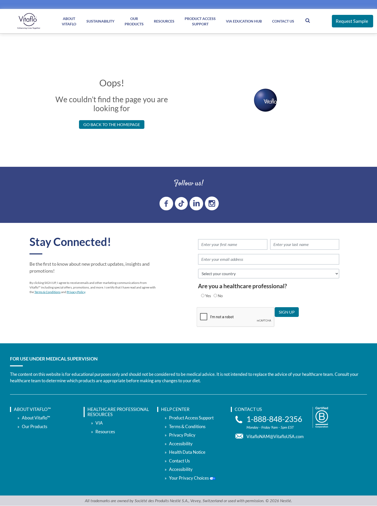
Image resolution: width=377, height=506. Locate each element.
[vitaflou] (29, 21)
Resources (164, 21)
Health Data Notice (187, 452)
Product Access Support (200, 21)
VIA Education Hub (244, 21)
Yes (208, 295)
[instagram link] (212, 203)
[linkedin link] (196, 204)
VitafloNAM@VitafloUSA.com (275, 436)
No (220, 295)
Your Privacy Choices (189, 478)
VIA (99, 423)
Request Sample (352, 21)
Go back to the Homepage (111, 124)
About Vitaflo (69, 21)
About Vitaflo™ (36, 417)
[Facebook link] (166, 204)
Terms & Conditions (47, 292)
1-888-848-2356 (274, 419)
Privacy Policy (76, 292)
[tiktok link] (181, 203)
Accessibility (181, 443)
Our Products (134, 21)
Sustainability (100, 21)
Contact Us (283, 21)
